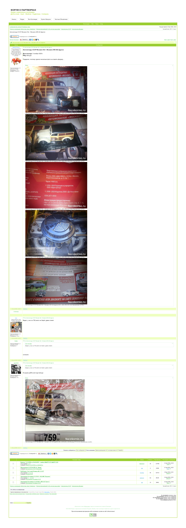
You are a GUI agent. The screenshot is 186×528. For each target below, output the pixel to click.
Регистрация (86, 23)
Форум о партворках (23, 10)
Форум (22, 19)
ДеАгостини (87, 506)
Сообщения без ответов (16, 26)
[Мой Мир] (36, 39)
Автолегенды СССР (66, 29)
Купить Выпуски (46, 19)
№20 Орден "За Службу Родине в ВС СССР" (32, 471)
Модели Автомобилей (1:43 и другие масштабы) (48, 29)
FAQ (92, 23)
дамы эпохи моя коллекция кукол (17, 493)
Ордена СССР (29, 474)
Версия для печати (14, 39)
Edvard (168, 473)
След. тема (173, 39)
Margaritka (47, 492)
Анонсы (14, 19)
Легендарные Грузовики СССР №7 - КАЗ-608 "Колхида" (35, 476)
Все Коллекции (32, 19)
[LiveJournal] (38, 39)
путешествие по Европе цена (32, 493)
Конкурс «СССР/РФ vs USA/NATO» (34, 465)
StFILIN (168, 478)
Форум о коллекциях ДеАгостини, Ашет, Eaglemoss (22, 29)
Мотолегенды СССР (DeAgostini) (34, 468)
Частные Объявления (61, 19)
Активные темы (26, 26)
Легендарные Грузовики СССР (33, 479)
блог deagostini (53, 493)
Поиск (96, 23)
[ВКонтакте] (30, 39)
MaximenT (142, 463)
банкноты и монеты (44, 493)
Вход (101, 23)
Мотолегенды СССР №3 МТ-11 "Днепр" (31, 467)
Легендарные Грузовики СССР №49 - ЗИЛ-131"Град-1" (35, 481)
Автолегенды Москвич (77, 29)
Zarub (168, 464)
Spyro (168, 483)
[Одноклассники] (34, 39)
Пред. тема (167, 39)
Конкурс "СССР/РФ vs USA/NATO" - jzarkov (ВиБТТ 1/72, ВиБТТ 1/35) (39, 462)
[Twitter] (32, 39)
